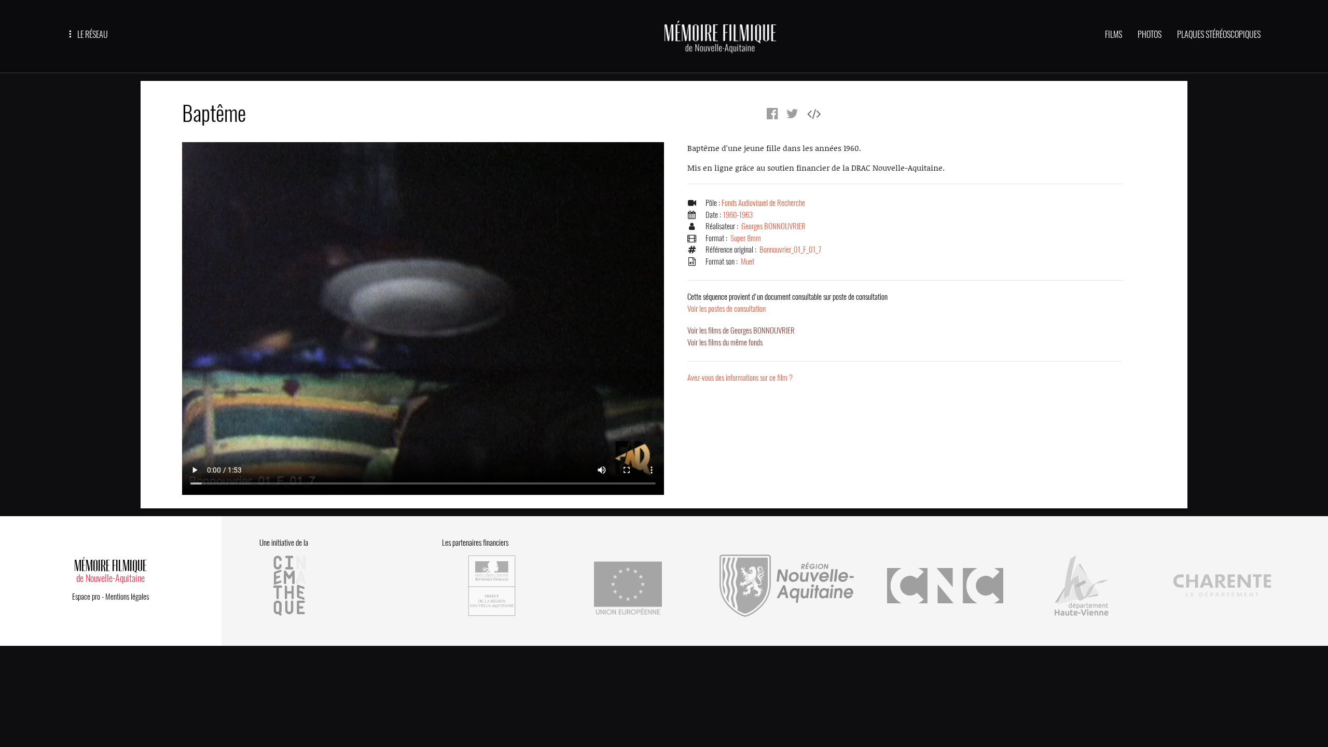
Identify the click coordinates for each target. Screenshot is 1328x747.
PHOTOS (1149, 34)
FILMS (1113, 34)
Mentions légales (127, 596)
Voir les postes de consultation (787, 303)
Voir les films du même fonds (725, 342)
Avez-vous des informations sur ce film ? (740, 377)
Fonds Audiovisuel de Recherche (763, 203)
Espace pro (86, 596)
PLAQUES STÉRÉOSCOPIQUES (1219, 34)
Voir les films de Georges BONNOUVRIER (741, 330)
